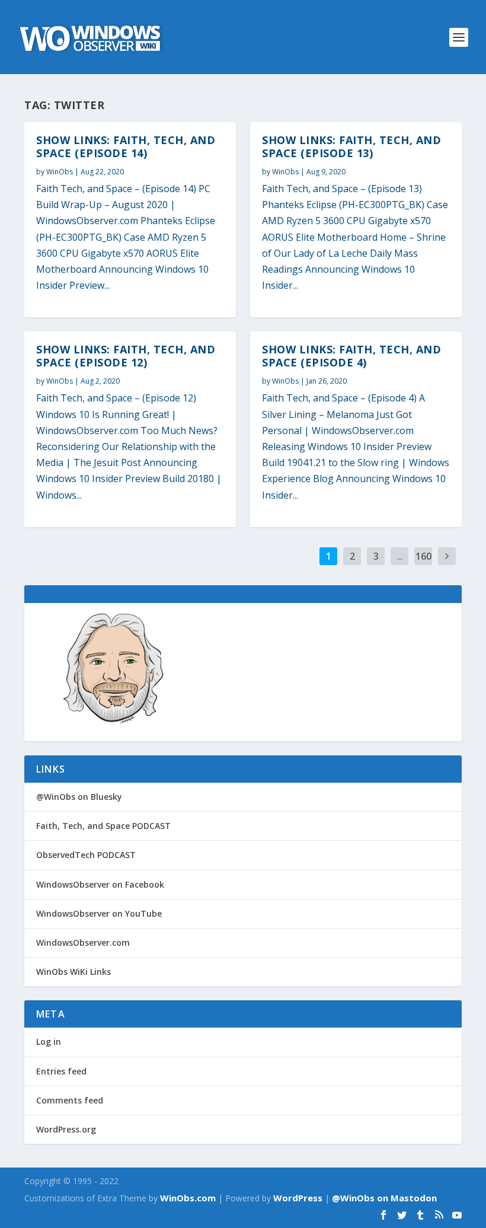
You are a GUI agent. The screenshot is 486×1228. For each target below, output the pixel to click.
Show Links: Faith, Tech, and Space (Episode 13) (351, 146)
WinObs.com (188, 1198)
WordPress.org (66, 1129)
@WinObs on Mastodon (384, 1198)
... (399, 556)
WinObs (59, 172)
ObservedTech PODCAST (86, 854)
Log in (48, 1041)
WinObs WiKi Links (73, 971)
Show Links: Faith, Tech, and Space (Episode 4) (351, 355)
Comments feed (69, 1100)
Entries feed (61, 1071)
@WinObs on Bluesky (79, 796)
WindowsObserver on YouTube (99, 913)
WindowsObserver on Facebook (100, 884)
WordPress (297, 1198)
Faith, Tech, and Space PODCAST (103, 825)
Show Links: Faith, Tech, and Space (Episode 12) (125, 355)
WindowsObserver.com (83, 942)
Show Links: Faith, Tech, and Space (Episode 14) (125, 146)
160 (423, 556)
